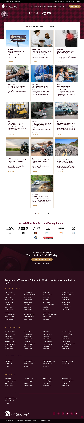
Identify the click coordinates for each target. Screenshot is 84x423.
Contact (59, 6)
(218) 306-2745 (46, 336)
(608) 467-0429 (46, 318)
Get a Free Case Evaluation (40, 259)
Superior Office (28, 302)
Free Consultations (59, 1)
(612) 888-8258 (65, 336)
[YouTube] (76, 413)
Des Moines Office (9, 378)
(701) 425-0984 (65, 365)
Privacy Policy (42, 420)
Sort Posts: (29, 26)
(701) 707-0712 (27, 365)
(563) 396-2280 (27, 383)
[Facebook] (54, 413)
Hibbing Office (46, 331)
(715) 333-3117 (27, 307)
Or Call (42, 263)
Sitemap (48, 420)
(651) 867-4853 (65, 346)
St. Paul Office (27, 341)
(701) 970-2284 (46, 365)
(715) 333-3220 (65, 307)
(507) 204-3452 (46, 346)
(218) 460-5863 (27, 336)
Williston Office (28, 360)
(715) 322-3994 (46, 307)
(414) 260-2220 (27, 318)
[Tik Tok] (63, 413)
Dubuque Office (47, 378)
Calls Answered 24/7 (72, 1)
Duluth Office (27, 331)
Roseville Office (66, 341)
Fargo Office (8, 360)
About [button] (31, 6)
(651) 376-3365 (8, 346)
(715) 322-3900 (27, 297)
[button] (33, 6)
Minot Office (65, 360)
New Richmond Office (67, 292)
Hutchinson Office (10, 331)
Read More (11, 61)
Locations (54, 6)
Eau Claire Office (28, 292)
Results (43, 6)
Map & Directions (9, 299)
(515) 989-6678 (65, 383)
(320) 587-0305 (8, 336)
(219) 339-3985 (8, 402)
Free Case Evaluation (74, 6)
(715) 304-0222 (46, 297)
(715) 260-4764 (65, 297)
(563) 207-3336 (46, 383)
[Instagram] (58, 413)
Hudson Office (46, 292)
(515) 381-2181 (8, 383)
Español (63, 6)
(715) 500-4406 (8, 307)
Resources (49, 6)
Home (40, 17)
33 (44, 213)
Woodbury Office (9, 341)
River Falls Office (66, 302)
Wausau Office (46, 302)
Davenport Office (28, 378)
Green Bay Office (9, 313)
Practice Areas (37, 6)
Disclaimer (35, 420)
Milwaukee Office (28, 313)
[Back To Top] (82, 417)
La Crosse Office (9, 292)
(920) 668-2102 (8, 318)
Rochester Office (47, 341)
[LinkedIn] (71, 413)
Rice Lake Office (9, 302)
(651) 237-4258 (27, 346)
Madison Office (47, 313)
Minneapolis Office (66, 331)
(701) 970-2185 (8, 365)
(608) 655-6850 (8, 297)
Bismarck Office (47, 360)
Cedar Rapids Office (66, 378)
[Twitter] (67, 413)
